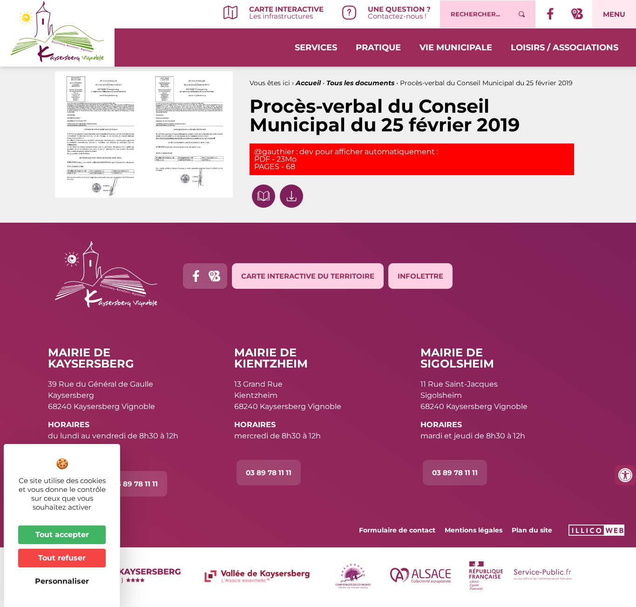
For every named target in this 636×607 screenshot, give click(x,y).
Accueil (308, 83)
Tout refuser (62, 557)
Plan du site (532, 530)
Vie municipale (455, 47)
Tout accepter (62, 534)
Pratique (378, 47)
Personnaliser (62, 581)
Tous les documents (360, 83)
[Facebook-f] (196, 276)
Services (316, 47)
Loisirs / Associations (564, 47)
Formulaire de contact (397, 530)
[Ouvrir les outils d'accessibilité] (625, 475)
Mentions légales (473, 530)
